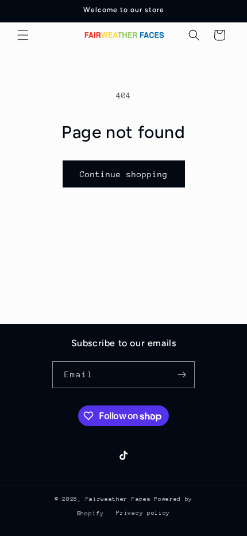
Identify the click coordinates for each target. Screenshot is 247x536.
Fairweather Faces (118, 499)
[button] (23, 35)
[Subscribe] (181, 374)
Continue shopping (124, 174)
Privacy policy (143, 513)
